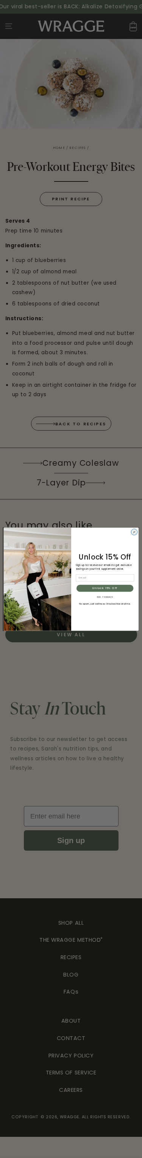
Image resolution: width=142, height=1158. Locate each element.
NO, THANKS (105, 596)
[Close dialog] (134, 532)
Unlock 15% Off (104, 588)
